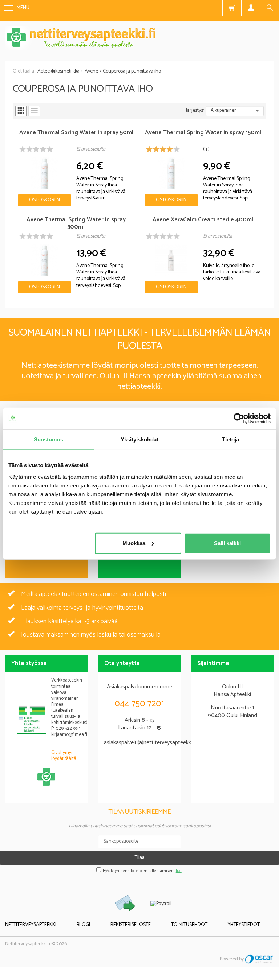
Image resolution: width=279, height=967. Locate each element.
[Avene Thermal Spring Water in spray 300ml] (44, 260)
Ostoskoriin (44, 200)
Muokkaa (133, 543)
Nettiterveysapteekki (30, 925)
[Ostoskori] (231, 8)
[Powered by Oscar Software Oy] (259, 959)
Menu (23, 8)
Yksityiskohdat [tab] (139, 439)
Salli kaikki (227, 543)
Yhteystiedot (244, 925)
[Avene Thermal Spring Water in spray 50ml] (44, 173)
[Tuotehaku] (269, 8)
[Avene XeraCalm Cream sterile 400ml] (171, 260)
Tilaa (140, 857)
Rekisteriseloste (130, 925)
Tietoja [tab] (230, 439)
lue (179, 871)
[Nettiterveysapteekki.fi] (139, 38)
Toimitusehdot (189, 925)
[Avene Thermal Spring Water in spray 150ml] (171, 173)
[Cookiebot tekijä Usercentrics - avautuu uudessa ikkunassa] (239, 418)
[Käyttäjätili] (250, 8)
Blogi (83, 925)
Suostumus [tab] (48, 439)
